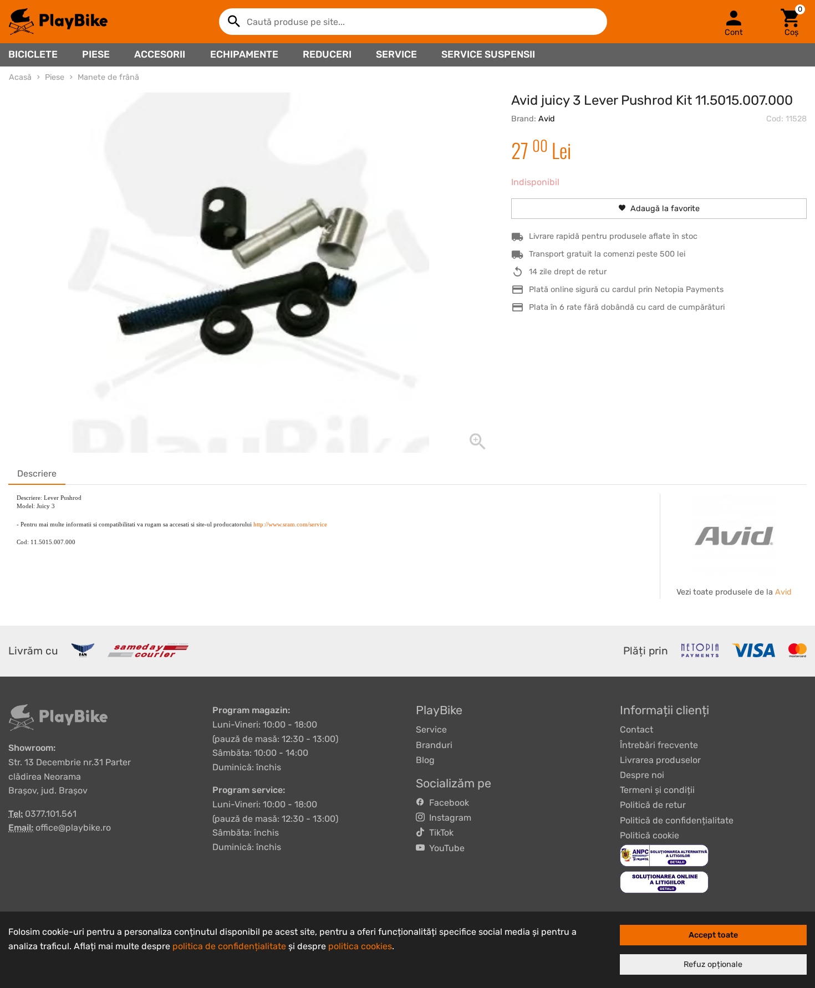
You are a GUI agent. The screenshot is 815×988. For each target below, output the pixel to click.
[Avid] (734, 535)
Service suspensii (488, 54)
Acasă (20, 77)
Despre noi (642, 775)
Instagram (448, 817)
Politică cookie (649, 835)
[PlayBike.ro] (58, 21)
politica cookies (360, 946)
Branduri (434, 745)
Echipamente (244, 54)
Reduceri (327, 54)
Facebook (447, 802)
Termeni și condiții (657, 790)
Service (396, 54)
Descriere (37, 473)
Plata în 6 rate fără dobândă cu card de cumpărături (627, 307)
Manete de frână (108, 77)
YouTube (445, 848)
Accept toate (713, 935)
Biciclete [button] (33, 54)
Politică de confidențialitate (676, 820)
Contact (636, 729)
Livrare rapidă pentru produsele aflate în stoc (613, 236)
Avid (546, 119)
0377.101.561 (51, 813)
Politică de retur (653, 805)
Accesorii (159, 54)
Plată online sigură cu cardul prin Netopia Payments (626, 289)
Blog (425, 760)
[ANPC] (664, 854)
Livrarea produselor (660, 760)
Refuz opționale (713, 964)
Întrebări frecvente (659, 745)
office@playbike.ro (73, 827)
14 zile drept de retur (568, 272)
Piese (96, 54)
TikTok (439, 832)
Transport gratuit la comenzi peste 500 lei (607, 254)
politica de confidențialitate (229, 946)
